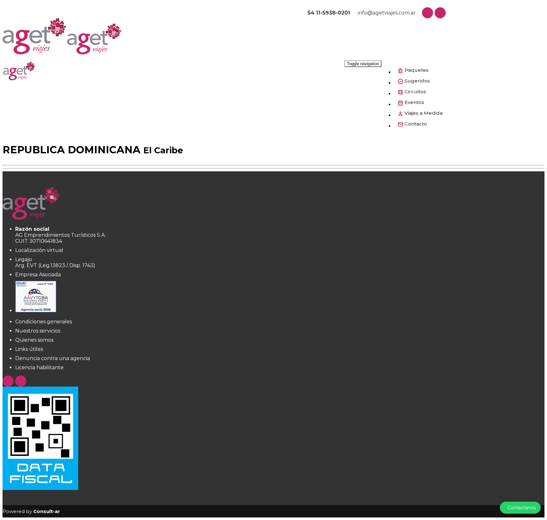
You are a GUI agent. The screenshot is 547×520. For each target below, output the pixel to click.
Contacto (416, 124)
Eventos (414, 102)
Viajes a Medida (424, 113)
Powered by (31, 511)
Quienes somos (34, 340)
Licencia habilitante (39, 367)
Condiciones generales (43, 322)
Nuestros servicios (37, 331)
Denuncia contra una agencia (52, 358)
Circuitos (415, 92)
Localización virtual (39, 250)
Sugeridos (417, 81)
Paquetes (417, 70)
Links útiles (29, 349)
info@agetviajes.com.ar (386, 13)
